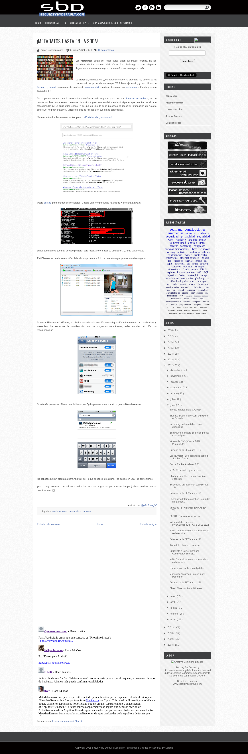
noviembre (176, 376)
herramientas (174, 233)
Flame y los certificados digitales (187, 568)
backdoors (203, 307)
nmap (204, 275)
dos (168, 290)
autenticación (172, 278)
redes (205, 310)
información (196, 310)
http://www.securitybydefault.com (181, 670)
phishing (199, 278)
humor (194, 299)
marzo (174, 607)
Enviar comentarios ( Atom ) (67, 721)
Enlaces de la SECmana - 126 (185, 582)
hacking (181, 239)
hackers (181, 272)
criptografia (200, 254)
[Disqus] (96, 577)
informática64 (92, 87)
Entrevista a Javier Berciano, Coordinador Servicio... (185, 552)
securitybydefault (173, 301)
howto (186, 299)
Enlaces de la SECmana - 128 (185, 493)
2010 (170, 633)
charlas (188, 260)
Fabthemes (132, 747)
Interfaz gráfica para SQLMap (185, 409)
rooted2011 (172, 295)
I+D (64, 23)
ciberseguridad (196, 293)
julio (172, 399)
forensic (187, 310)
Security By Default (102, 747)
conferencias (175, 254)
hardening (185, 245)
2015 (170, 348)
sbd (168, 284)
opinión (204, 263)
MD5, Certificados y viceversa (185, 470)
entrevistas (172, 257)
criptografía (196, 287)
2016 (170, 342)
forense (192, 284)
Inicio (38, 23)
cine (192, 281)
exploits (171, 272)
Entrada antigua (148, 524)
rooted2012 (203, 290)
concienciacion (172, 287)
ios (169, 260)
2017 (170, 336)
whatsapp (199, 266)
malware (203, 233)
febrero (174, 613)
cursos (206, 287)
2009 (170, 639)
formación (203, 284)
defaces (179, 310)
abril (173, 602)
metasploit (193, 275)
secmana (176, 229)
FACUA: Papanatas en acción (185, 516)
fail (174, 290)
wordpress (196, 301)
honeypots (202, 281)
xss (207, 278)
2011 (170, 627)
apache (185, 293)
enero (173, 619)
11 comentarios (106, 50)
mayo (173, 596)
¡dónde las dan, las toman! (98, 117)
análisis (189, 296)
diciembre (175, 370)
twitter (188, 254)
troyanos (187, 266)
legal (202, 299)
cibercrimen (174, 269)
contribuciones (60, 511)
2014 (170, 353)
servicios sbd (201, 313)
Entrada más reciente (48, 524)
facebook (178, 260)
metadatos (131, 87)
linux (202, 242)
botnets (206, 301)
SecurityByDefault (46, 87)
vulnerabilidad (178, 242)
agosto (174, 393)
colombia (171, 310)
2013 (170, 359)
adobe (179, 307)
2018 (170, 330)
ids (167, 304)
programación (185, 304)
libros (194, 249)
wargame (197, 304)
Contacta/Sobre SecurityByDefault (112, 23)
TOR (172, 307)
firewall (181, 290)
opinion (191, 272)
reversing (170, 252)
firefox (182, 275)
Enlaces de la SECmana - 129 (185, 450)
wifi (199, 272)
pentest (174, 245)
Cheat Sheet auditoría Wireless (186, 588)
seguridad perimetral (186, 313)
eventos (191, 233)
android (192, 242)
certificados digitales (178, 281)
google (205, 257)
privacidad (188, 236)
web (175, 284)
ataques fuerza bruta (190, 307)
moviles (87, 511)
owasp (195, 269)
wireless (186, 301)
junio (173, 405)
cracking (184, 287)
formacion (191, 290)
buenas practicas (201, 296)
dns (206, 293)
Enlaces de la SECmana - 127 (185, 539)
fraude (186, 269)
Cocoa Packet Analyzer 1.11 (184, 464)
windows (205, 249)
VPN (181, 296)
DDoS (203, 269)
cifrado (206, 252)
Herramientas (51, 23)
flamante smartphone (137, 98)
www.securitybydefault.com (187, 683)
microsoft (179, 263)
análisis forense (197, 239)
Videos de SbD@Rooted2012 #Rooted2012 (185, 442)
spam (195, 263)
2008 (170, 644)
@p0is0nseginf (148, 505)
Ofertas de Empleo (79, 23)
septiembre (176, 387)
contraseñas (187, 278)
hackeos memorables (176, 249)
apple (169, 263)
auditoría (195, 252)
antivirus (182, 252)
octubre (174, 381)
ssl (205, 260)
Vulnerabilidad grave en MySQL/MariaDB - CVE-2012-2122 (189, 523)
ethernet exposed (189, 257)
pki (188, 263)
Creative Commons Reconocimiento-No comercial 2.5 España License (190, 674)
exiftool (48, 202)
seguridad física (173, 293)
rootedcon (176, 266)
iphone (198, 260)
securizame (173, 313)
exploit (182, 284)
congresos (199, 245)
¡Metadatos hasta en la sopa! (67, 41)
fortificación (176, 299)
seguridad (172, 236)
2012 (170, 365)
